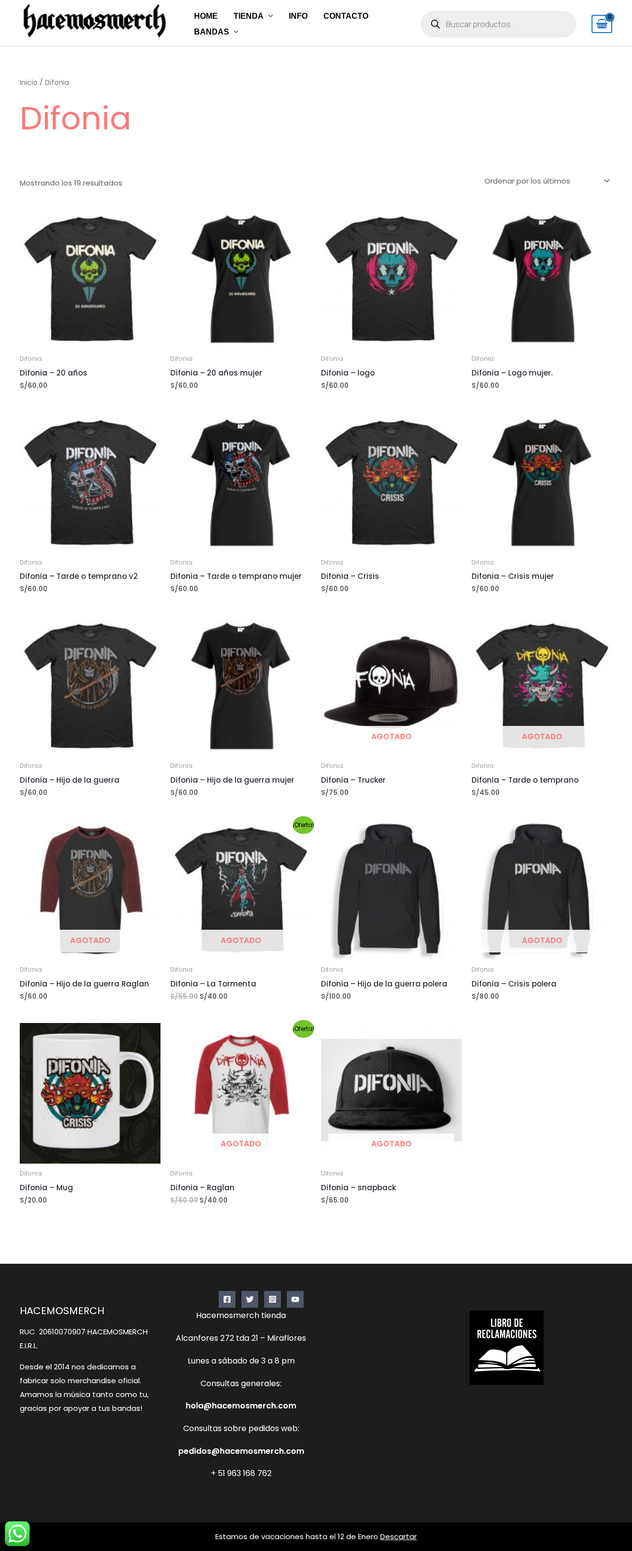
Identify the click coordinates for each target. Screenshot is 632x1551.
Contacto (345, 16)
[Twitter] (249, 1299)
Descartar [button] (398, 1536)
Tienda (249, 16)
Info (298, 16)
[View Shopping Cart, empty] (602, 24)
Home (206, 16)
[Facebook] (227, 1299)
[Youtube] (295, 1299)
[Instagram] (272, 1299)
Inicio (29, 82)
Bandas (211, 32)
